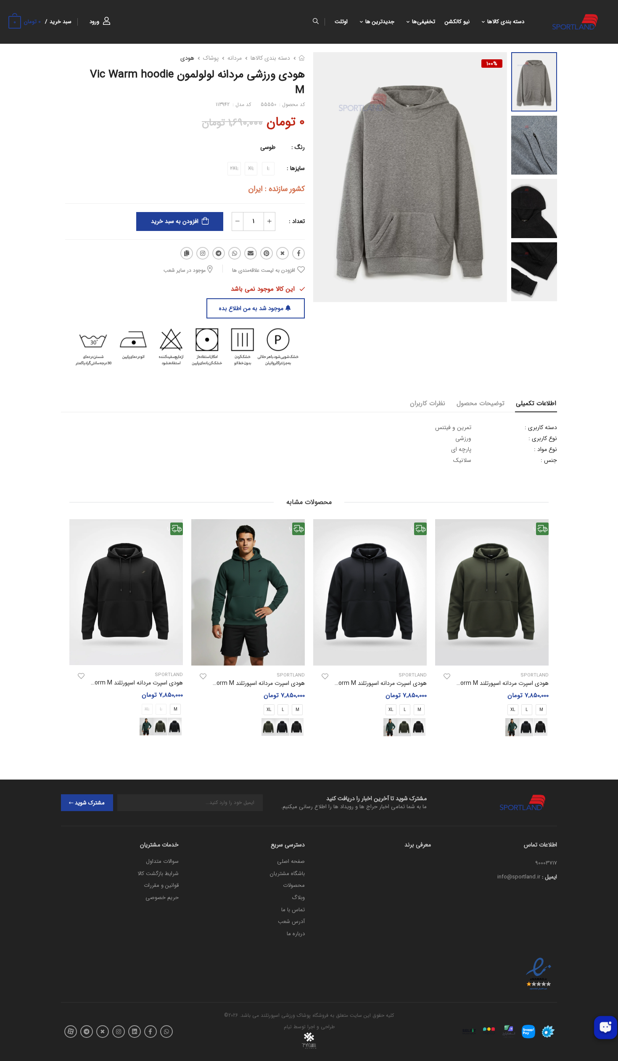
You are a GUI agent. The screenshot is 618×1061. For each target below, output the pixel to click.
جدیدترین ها (379, 22)
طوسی (267, 147)
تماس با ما (293, 909)
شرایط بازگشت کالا (158, 873)
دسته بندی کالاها (505, 22)
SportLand (534, 675)
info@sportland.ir (518, 877)
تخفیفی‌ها (423, 22)
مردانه (234, 58)
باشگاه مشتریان (287, 873)
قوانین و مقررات (161, 885)
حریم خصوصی (162, 897)
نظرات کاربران (427, 403)
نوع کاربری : (542, 438)
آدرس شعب (291, 921)
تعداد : (297, 221)
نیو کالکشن (457, 22)
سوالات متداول (162, 861)
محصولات (294, 885)
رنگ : (298, 147)
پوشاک (211, 58)
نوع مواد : (545, 449)
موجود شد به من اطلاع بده (251, 308)
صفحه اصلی (291, 861)
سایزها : (296, 168)
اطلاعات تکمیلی (536, 403)
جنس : (549, 460)
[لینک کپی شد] (186, 253)
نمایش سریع (492, 655)
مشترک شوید (90, 802)
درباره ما (296, 933)
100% (491, 63)
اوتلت (341, 22)
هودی (187, 58)
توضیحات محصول (480, 403)
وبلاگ (298, 897)
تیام (288, 1027)
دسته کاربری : (541, 427)
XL (512, 710)
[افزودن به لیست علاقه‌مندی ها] (447, 676)
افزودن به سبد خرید (174, 221)
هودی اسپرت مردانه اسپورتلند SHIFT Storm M (492, 683)
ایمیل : (549, 877)
